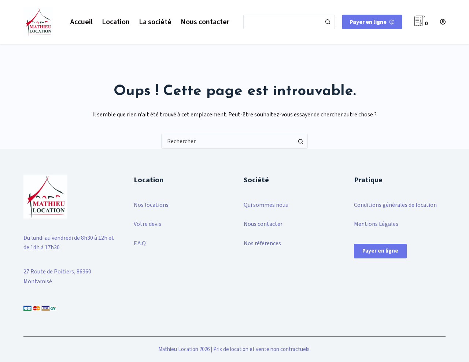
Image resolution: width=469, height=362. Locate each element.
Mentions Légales (376, 224)
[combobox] (282, 22)
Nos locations (151, 205)
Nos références (262, 243)
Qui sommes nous (266, 205)
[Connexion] (443, 22)
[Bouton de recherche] (328, 22)
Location (116, 22)
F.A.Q (140, 243)
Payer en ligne (368, 22)
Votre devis (147, 224)
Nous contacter (205, 22)
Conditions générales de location (395, 205)
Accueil (81, 22)
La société (155, 22)
